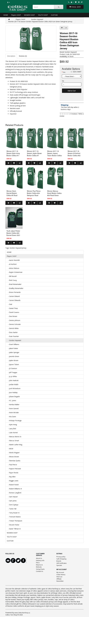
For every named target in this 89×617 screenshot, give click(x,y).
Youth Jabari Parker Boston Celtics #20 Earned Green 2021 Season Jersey (13, 234)
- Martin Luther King (14, 445)
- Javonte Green (13, 356)
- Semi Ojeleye (12, 505)
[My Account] (72, 2)
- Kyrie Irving (12, 425)
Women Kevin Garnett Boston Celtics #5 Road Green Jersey (12, 194)
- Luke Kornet (12, 433)
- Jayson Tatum (13, 364)
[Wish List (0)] (76, 2)
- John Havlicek (12, 380)
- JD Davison (12, 368)
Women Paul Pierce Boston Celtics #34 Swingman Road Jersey (33, 194)
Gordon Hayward (37, 19)
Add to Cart (72, 90)
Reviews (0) (23, 56)
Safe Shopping (61, 559)
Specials (59, 565)
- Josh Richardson (13, 388)
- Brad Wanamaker (14, 284)
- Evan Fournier (13, 336)
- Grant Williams (13, 344)
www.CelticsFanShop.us (22, 613)
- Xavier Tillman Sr (14, 529)
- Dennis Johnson (13, 320)
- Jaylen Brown (12, 360)
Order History (60, 575)
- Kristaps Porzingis (14, 420)
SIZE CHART (77, 72)
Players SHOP (16, 15)
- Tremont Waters (14, 517)
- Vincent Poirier (13, 525)
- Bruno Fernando (14, 292)
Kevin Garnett (63, 597)
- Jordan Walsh (12, 384)
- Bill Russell (11, 276)
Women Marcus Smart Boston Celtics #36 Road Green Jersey (54, 194)
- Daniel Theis (12, 308)
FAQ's (38, 563)
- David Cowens (13, 312)
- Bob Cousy (12, 280)
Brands (58, 561)
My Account (60, 572)
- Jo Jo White (12, 376)
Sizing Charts (40, 569)
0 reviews (74, 114)
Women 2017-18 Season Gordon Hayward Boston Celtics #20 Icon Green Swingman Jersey (40, 21)
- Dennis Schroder (14, 324)
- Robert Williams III (14, 489)
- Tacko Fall (11, 509)
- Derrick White (13, 328)
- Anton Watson (13, 268)
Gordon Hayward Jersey (18, 248)
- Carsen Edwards (13, 300)
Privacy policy (60, 557)
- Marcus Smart (13, 441)
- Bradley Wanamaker (15, 288)
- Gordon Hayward (14, 340)
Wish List (59, 577)
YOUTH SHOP (43, 15)
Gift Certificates (61, 563)
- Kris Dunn (11, 416)
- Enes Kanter (12, 332)
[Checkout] (81, 2)
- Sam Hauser (12, 497)
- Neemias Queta (13, 461)
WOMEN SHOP (29, 15)
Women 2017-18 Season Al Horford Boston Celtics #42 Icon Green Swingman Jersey (74, 155)
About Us (39, 558)
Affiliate (58, 579)
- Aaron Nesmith (13, 260)
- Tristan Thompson (14, 521)
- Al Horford (11, 264)
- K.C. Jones (11, 400)
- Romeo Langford (14, 493)
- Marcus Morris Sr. (14, 437)
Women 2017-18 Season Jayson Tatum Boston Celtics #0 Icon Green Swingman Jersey (54, 155)
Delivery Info (40, 560)
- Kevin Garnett (13, 408)
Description (11, 56)
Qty (63, 81)
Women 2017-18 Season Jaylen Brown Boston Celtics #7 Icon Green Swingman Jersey (34, 155)
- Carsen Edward (13, 296)
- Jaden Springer (13, 352)
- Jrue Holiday (12, 392)
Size (64, 72)
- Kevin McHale (13, 412)
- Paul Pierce (12, 465)
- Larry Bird (11, 429)
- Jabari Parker (12, 348)
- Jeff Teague (12, 372)
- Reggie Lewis (12, 481)
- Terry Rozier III (13, 513)
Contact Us (39, 571)
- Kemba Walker (13, 404)
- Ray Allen (11, 477)
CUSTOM (54, 15)
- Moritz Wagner (13, 453)
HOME (5, 15)
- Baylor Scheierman (14, 272)
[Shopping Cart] (78, 2)
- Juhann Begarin (13, 396)
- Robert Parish (13, 485)
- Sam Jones (12, 501)
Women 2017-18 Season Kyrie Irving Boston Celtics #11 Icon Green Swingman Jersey (13, 155)
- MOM (10, 449)
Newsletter (60, 581)
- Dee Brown (12, 316)
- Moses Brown (13, 457)
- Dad (9, 304)
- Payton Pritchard (14, 469)
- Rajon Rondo (12, 473)
